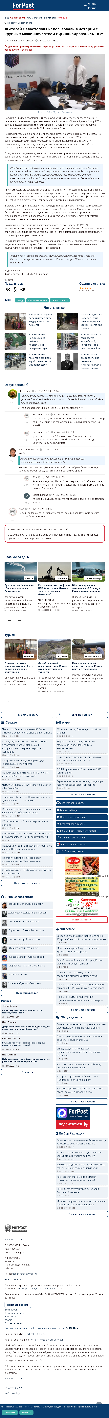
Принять (26, 1412)
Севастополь (18, 17)
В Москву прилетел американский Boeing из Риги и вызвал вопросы (87, 588)
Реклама (62, 17)
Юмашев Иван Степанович (24, 948)
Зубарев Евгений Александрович (27, 956)
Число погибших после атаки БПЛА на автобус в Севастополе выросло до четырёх (27, 731)
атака (30, 578)
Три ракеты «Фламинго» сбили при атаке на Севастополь (19, 588)
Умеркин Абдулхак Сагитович (25, 983)
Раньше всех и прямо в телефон (78, 830)
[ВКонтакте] (8, 289)
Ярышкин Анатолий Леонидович (26, 903)
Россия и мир (94, 578)
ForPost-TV (10, 1316)
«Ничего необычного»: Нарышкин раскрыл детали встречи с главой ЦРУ (26, 798)
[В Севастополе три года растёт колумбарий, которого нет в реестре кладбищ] (67, 334)
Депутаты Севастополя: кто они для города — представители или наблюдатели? (26, 1028)
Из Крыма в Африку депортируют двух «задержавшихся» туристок (23, 762)
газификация (94, 656)
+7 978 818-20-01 (14, 1387)
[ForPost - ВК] (70, 1328)
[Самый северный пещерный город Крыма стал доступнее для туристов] (54, 641)
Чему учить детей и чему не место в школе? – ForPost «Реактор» (26, 786)
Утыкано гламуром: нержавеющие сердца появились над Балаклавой (23, 1044)
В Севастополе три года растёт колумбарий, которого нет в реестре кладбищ (92, 341)
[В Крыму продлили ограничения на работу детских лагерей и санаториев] (21, 641)
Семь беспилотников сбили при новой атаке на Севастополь (27, 871)
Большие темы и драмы (73, 837)
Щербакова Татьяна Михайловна (27, 965)
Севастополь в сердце (72, 824)
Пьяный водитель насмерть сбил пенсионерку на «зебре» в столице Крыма (91, 321)
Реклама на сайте (14, 1239)
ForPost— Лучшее (35, 1334)
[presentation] (9, 619)
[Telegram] (22, 289)
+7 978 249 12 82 (14, 1279)
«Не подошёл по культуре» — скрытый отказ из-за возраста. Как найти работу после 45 (26, 835)
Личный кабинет (82, 714)
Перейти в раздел (27, 993)
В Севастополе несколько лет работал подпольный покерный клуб (38, 341)
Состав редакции (14, 1323)
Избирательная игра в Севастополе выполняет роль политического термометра (26, 1060)
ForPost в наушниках (72, 851)
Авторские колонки (15, 1313)
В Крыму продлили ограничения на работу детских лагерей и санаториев (19, 667)
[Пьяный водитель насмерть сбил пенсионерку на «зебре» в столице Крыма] (67, 314)
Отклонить (10, 1412)
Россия (38, 17)
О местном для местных (73, 817)
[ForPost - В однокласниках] (77, 1328)
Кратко (8, 1319)
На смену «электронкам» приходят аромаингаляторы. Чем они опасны (21, 859)
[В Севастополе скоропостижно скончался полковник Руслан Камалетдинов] (67, 354)
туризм (63, 656)
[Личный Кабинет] (86, 4)
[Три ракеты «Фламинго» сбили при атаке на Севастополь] (21, 563)
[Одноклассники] (15, 289)
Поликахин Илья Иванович (24, 921)
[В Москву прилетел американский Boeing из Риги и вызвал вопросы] (88, 563)
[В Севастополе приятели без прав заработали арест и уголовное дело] (15, 354)
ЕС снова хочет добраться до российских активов (25, 823)
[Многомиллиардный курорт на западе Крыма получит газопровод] (88, 641)
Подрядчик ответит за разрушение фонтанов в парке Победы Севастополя (27, 847)
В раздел (27, 1072)
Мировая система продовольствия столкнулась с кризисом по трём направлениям (76, 745)
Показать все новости (27, 883)
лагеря (29, 656)
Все (7, 17)
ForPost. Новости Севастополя (47, 1339)
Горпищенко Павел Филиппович (26, 930)
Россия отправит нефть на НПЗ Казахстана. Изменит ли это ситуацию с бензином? (54, 590)
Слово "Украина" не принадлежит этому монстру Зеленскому (23, 1011)
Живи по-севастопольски (74, 844)
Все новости (11, 1309)
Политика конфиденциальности (81, 1406)
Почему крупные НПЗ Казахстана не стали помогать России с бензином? (25, 774)
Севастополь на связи (72, 802)
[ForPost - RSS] (67, 1328)
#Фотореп (50, 17)
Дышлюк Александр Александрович (28, 912)
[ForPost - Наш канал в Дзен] (79, 1328)
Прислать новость (27, 714)
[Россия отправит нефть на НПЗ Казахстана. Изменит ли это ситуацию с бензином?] (54, 563)
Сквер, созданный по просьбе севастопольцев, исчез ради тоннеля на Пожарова (79, 1052)
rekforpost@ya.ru (14, 1393)
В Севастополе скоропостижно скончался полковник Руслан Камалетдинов (91, 361)
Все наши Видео (69, 810)
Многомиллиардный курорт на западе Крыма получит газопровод (87, 666)
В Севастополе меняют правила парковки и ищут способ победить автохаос (26, 811)
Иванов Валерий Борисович (24, 939)
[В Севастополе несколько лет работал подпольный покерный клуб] (15, 334)
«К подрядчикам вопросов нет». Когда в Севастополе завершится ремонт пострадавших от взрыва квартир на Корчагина (24, 746)
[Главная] (23, 4)
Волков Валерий (18, 974)
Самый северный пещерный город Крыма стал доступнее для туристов (52, 667)
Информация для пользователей (37, 1288)
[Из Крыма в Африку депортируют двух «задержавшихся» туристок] (15, 314)
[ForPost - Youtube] (74, 1328)
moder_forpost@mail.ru (24, 1273)
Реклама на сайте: (15, 1378)
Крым (30, 17)
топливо (62, 578)
